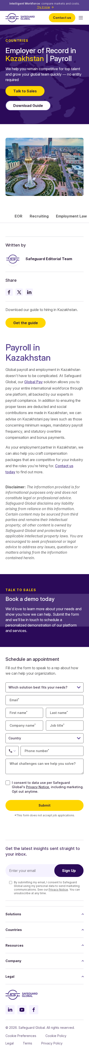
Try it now (43, 7)
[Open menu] (81, 17)
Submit (44, 805)
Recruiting (39, 216)
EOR (18, 216)
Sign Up (69, 870)
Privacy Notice (37, 787)
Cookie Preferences (20, 1036)
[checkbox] (7, 782)
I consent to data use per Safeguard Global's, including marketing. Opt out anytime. (48, 787)
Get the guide (25, 323)
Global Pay (33, 382)
